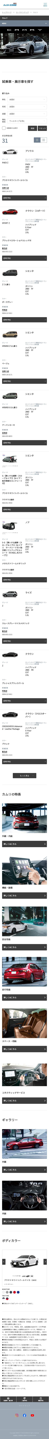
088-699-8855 (7, 436)
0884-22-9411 (7, 313)
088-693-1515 (7, 251)
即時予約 (7, 198)
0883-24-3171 (7, 191)
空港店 (4, 433)
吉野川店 (5, 188)
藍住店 (4, 248)
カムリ (5, 18)
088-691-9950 (7, 503)
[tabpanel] (24, 42)
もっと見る (24, 775)
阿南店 (4, 310)
